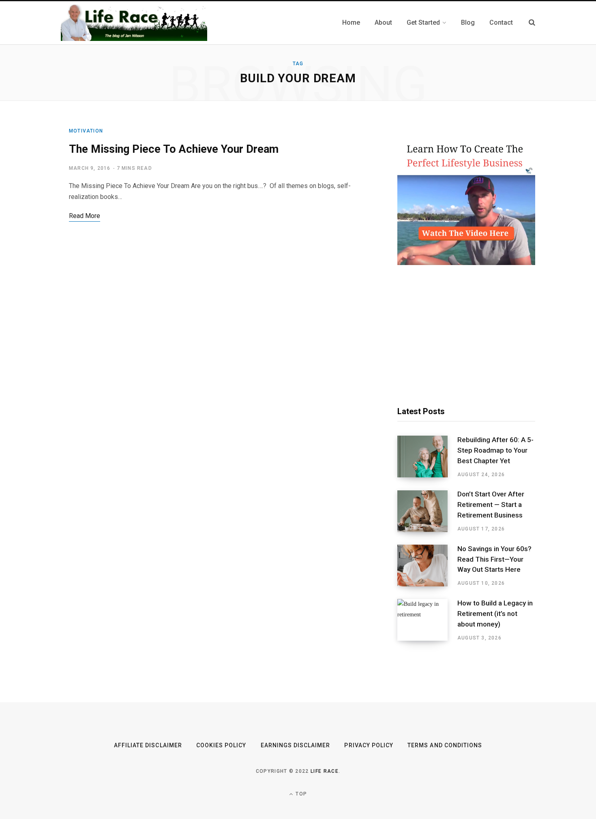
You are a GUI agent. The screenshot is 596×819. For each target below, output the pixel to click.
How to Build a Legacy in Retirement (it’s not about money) (495, 613)
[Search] (532, 22)
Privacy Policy (368, 745)
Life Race (325, 771)
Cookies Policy (221, 745)
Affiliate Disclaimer (148, 745)
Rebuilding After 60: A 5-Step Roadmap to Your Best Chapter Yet (495, 450)
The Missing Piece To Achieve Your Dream (174, 149)
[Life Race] (134, 22)
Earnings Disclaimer (295, 745)
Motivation (86, 131)
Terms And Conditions (444, 745)
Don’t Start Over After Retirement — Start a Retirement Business (490, 504)
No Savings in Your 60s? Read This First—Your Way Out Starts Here (494, 559)
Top (300, 794)
